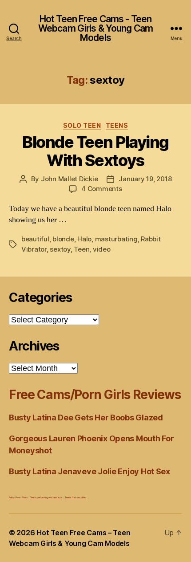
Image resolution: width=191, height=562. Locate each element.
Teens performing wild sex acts (46, 497)
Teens (117, 125)
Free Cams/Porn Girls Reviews (94, 394)
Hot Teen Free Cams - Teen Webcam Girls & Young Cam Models (95, 28)
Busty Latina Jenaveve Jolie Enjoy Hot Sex (89, 471)
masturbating (116, 239)
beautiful (35, 239)
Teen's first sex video (75, 497)
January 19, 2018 (145, 179)
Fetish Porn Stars (18, 497)
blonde (63, 239)
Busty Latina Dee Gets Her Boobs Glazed (86, 417)
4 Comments (101, 188)
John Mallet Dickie (69, 179)
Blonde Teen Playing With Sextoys (95, 151)
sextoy (60, 249)
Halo (84, 239)
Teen (81, 249)
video (102, 249)
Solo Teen (82, 125)
